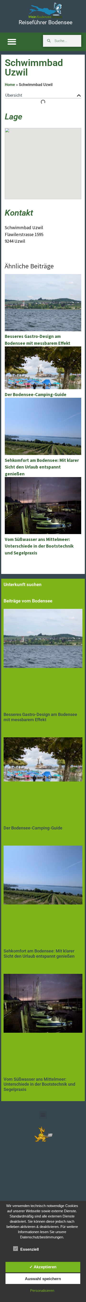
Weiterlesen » (12, 726)
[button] (12, 42)
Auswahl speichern (43, 1279)
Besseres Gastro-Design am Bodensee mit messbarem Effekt (40, 717)
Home (10, 84)
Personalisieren (42, 1290)
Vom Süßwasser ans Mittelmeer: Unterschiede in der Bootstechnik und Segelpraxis (39, 1084)
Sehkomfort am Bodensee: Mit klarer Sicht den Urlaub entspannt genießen (39, 953)
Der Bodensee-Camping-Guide (33, 827)
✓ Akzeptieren (42, 1267)
